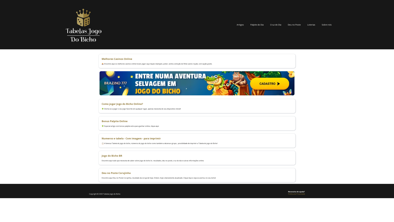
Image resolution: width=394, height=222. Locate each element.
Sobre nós (327, 24)
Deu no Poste (294, 24)
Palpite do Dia (257, 24)
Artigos (240, 24)
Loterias (311, 24)
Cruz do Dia (275, 24)
